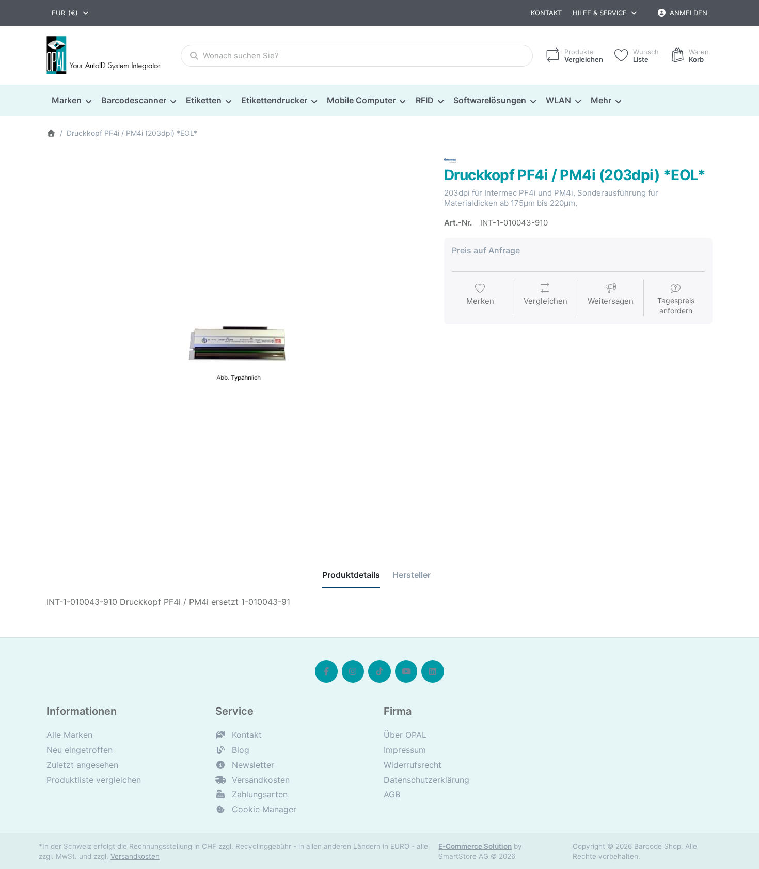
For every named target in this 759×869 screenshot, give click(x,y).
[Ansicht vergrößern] (237, 345)
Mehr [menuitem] (601, 100)
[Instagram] (353, 671)
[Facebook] (326, 671)
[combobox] (70, 13)
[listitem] (237, 345)
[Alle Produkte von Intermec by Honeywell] (450, 159)
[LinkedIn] (432, 671)
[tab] (351, 575)
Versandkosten (135, 856)
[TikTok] (379, 671)
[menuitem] (71, 100)
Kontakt (546, 13)
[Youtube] (406, 671)
